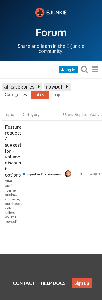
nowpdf (54, 87)
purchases (13, 203)
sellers (10, 212)
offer (8, 181)
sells (8, 208)
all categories (19, 87)
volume (10, 217)
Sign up (81, 283)
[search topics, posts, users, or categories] (84, 69)
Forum (51, 32)
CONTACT (24, 283)
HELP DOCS (53, 283)
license (10, 190)
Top (56, 94)
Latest (39, 94)
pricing (10, 195)
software (12, 199)
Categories (16, 94)
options (11, 185)
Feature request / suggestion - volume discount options (13, 151)
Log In (70, 69)
